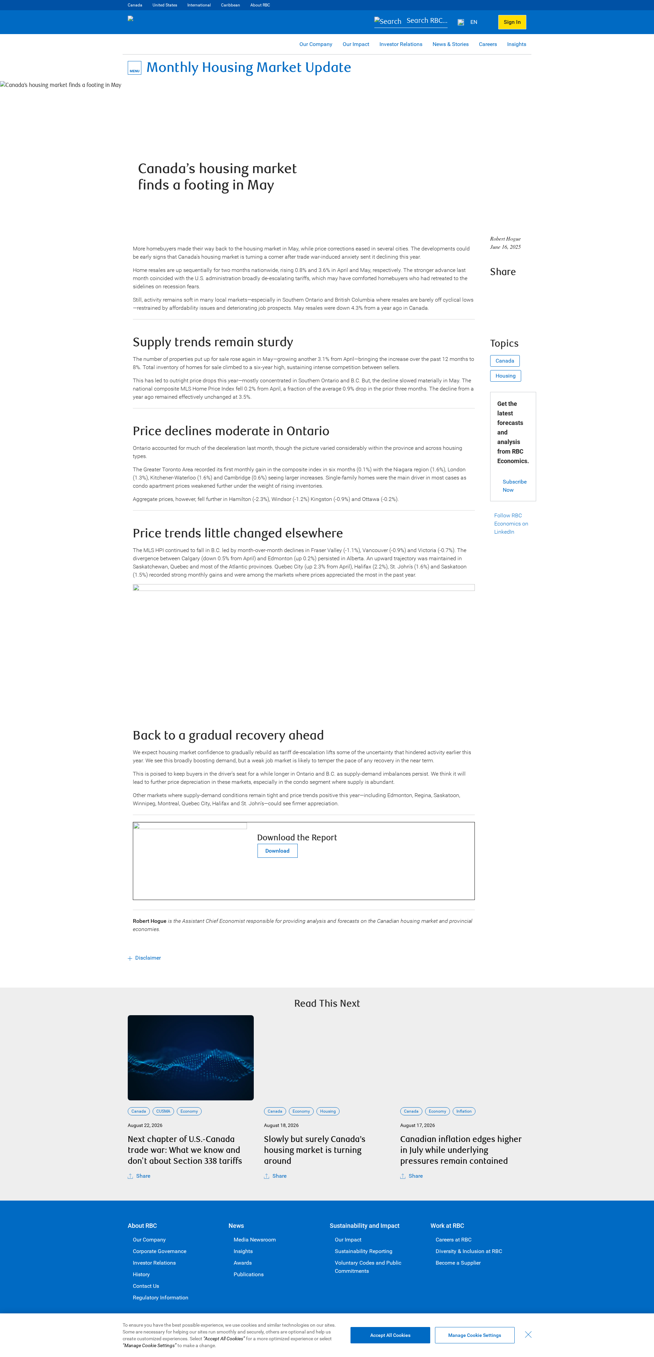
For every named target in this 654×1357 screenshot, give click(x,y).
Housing (506, 375)
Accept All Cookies (390, 1335)
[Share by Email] (515, 310)
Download (277, 851)
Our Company (315, 44)
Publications (249, 1274)
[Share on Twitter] (515, 290)
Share (143, 1176)
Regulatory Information (160, 1297)
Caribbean (230, 5)
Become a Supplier (458, 1263)
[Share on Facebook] (497, 290)
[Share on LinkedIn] (497, 310)
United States (165, 5)
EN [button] (474, 22)
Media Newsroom (255, 1239)
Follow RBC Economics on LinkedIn (511, 523)
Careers (488, 44)
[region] (327, 1335)
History (141, 1274)
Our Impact (356, 44)
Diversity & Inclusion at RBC (469, 1251)
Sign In (512, 22)
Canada (135, 5)
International (199, 5)
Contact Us (146, 1286)
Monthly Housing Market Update (249, 67)
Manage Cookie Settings (474, 1335)
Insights (516, 44)
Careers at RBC (453, 1239)
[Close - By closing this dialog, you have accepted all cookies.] (528, 1334)
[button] (411, 22)
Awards (243, 1263)
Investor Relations (400, 44)
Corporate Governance (159, 1251)
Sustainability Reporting (363, 1251)
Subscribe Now (515, 485)
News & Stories (451, 44)
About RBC (260, 5)
